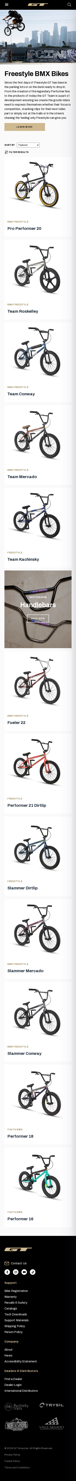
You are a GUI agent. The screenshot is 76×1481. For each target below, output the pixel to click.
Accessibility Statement (20, 1361)
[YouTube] (24, 1272)
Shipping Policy (14, 1326)
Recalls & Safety (15, 1302)
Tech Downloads (15, 1314)
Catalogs (10, 1308)
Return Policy (13, 1332)
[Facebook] (7, 1272)
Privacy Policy (12, 1454)
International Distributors (21, 1390)
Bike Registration (16, 1290)
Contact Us (19, 1263)
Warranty (10, 1296)
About (8, 1349)
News (8, 1355)
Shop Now (38, 618)
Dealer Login (13, 1384)
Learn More (25, 127)
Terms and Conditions (17, 1467)
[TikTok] (32, 1272)
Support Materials (16, 1320)
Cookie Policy (12, 1461)
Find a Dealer (13, 1379)
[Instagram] (15, 1272)
